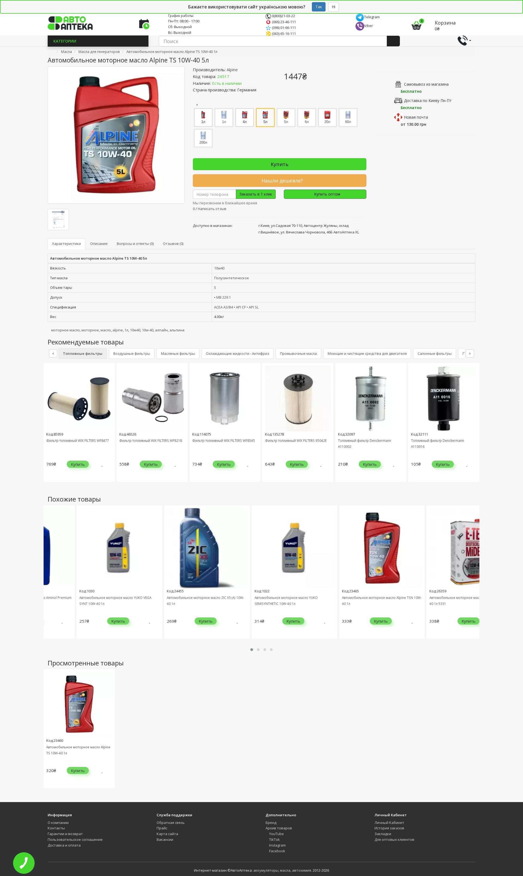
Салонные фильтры (435, 353)
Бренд (271, 822)
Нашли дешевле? (281, 180)
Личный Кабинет (389, 822)
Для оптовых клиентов (394, 839)
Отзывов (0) (173, 243)
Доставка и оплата (64, 845)
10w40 (219, 268)
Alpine (232, 69)
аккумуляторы (265, 870)
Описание (99, 243)
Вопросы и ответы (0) (135, 243)
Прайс (162, 828)
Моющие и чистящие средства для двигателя (367, 353)
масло (106, 330)
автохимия (301, 870)
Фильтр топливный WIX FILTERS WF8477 (77, 440)
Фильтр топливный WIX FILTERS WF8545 (223, 440)
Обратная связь (171, 822)
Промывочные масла (298, 353)
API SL (254, 307)
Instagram (277, 845)
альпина (176, 330)
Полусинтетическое (231, 277)
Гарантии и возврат (65, 833)
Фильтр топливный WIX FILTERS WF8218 (150, 440)
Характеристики (66, 243)
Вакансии (165, 839)
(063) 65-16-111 (283, 33)
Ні (333, 6)
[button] (251, 649)
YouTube (276, 833)
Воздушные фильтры (131, 353)
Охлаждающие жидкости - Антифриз (237, 353)
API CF (241, 307)
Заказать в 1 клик (255, 194)
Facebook (276, 850)
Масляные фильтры (178, 353)
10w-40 (147, 330)
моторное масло (65, 330)
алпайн (161, 330)
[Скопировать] (233, 76)
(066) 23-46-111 (283, 21)
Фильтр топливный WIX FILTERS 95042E (296, 440)
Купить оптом (326, 194)
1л (126, 330)
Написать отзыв (212, 208)
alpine (117, 330)
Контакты (56, 828)
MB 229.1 (223, 297)
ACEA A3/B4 (223, 307)
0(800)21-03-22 (283, 15)
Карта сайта (167, 833)
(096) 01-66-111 (283, 27)
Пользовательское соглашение (75, 839)
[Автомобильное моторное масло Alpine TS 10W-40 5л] (116, 134)
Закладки (383, 833)
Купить (279, 164)
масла (285, 870)
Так (318, 6)
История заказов (389, 828)
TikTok (274, 839)
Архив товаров (279, 828)
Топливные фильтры (82, 353)
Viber (368, 25)
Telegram (372, 16)
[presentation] (49, 426)
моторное (90, 330)
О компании (58, 822)
